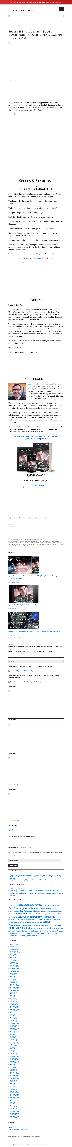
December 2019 (14, 967)
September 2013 (14, 1078)
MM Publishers (23, 889)
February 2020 (14, 964)
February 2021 (14, 945)
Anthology (17, 541)
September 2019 (14, 971)
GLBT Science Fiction (44, 544)
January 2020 (14, 965)
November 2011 (14, 1113)
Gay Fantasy (25, 542)
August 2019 (13, 973)
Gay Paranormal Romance (31, 911)
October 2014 (14, 1059)
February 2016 (14, 1039)
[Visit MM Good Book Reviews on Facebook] (12, 831)
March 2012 (13, 1107)
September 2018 (14, 990)
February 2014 (14, 1070)
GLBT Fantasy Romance (30, 919)
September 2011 (14, 1116)
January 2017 (13, 1022)
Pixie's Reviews (40, 931)
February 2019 (14, 982)
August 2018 (13, 992)
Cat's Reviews (13, 905)
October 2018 (14, 989)
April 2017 (13, 1017)
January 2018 (13, 1003)
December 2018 (14, 986)
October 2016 (14, 1026)
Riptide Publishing (22, 933)
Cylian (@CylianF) (15, 890)
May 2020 (13, 959)
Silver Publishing (49, 933)
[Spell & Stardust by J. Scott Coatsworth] (23, 594)
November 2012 (14, 1094)
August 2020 (13, 954)
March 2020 (13, 962)
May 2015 (12, 1050)
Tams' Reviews (32, 936)
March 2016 (13, 1037)
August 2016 (13, 1030)
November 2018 (14, 987)
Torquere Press (56, 936)
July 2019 (12, 975)
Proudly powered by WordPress (17, 1144)
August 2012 (13, 1099)
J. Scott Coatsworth (14, 546)
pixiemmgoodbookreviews (34, 539)
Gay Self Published (57, 542)
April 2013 (13, 1086)
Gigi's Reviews (48, 914)
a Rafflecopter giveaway (36, 485)
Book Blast (34, 541)
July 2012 (12, 1100)
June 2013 (12, 1083)
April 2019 (13, 979)
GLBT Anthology (13, 544)
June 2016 (12, 1033)
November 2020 (14, 949)
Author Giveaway (25, 541)
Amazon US (30, 258)
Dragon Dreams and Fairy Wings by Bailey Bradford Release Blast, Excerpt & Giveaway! (35, 880)
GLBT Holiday (54, 919)
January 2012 (13, 1110)
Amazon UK (41, 258)
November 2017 (14, 1006)
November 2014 (14, 1058)
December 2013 (14, 1074)
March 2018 (13, 1000)
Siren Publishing (22, 936)
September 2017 (14, 1009)
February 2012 (14, 1108)
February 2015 (14, 1053)
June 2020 (13, 957)
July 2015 (12, 1047)
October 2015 (14, 1042)
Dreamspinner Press (30, 904)
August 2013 (13, 1080)
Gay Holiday (52, 908)
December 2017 (14, 1004)
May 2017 (12, 1015)
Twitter (54, 436)
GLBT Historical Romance (43, 919)
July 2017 (12, 1012)
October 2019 (14, 970)
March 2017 (13, 1019)
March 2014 (13, 1069)
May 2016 (12, 1034)
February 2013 (14, 1089)
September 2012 (14, 1097)
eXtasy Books (47, 905)
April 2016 (13, 1036)
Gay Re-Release (49, 911)
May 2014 (12, 1066)
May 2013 (12, 1085)
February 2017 (14, 1020)
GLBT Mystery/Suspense (36, 922)
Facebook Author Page (40, 436)
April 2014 (13, 1067)
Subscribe (13, 866)
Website (17, 436)
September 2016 (14, 1028)
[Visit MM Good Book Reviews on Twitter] (9, 831)
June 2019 (12, 976)
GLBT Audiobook (57, 914)
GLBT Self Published (57, 544)
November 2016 (14, 1025)
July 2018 (12, 993)
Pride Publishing (52, 931)
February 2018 (14, 1001)
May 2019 (12, 978)
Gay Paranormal (34, 542)
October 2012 (14, 1096)
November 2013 (14, 1075)
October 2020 (14, 951)
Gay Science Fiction (45, 542)
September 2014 (14, 1061)
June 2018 (12, 995)
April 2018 (13, 998)
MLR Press (11, 931)
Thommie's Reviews (46, 936)
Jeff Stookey (13, 889)
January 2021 (13, 946)
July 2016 (12, 1031)
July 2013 (12, 1081)
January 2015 (13, 1055)
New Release (17, 931)
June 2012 (12, 1102)
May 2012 (12, 1103)
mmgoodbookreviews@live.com (17, 1129)
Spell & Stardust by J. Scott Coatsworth (22, 605)
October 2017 (14, 1008)
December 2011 (14, 1111)
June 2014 (12, 1064)
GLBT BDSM (11, 917)
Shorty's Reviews (36, 933)
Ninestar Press (27, 931)
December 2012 (14, 1092)
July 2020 (12, 956)
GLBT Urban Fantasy (36, 928)
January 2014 (13, 1072)
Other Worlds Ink (25, 546)
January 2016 (13, 1041)
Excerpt (48, 541)
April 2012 (13, 1105)
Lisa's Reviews (51, 928)
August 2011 (13, 1118)
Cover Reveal (42, 541)
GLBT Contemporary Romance (35, 916)
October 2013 (14, 1077)
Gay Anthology (17, 542)
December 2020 (14, 948)
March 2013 (13, 1088)
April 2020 (13, 960)
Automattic (43, 1144)
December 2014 (14, 1056)
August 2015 (13, 1045)
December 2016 (14, 1023)
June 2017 (12, 1014)
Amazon (44, 439)
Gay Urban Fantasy (37, 914)
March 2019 (13, 981)
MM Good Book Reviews (22, 10)
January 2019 (13, 984)
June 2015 (12, 1048)
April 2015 (13, 1052)
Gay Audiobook (55, 905)
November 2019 (14, 968)
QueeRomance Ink (32, 439)
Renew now (40, 2)
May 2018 (12, 997)
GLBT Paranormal (32, 544)
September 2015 (14, 1044)
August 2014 (13, 1063)
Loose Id (60, 928)
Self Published (55, 541)
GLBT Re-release (38, 925)
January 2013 (13, 1091)
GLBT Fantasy (22, 544)
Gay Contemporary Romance (24, 908)
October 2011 (14, 1114)
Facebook (26, 436)
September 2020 (15, 953)
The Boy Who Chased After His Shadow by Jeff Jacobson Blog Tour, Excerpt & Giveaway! (35, 875)
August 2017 (13, 1011)
